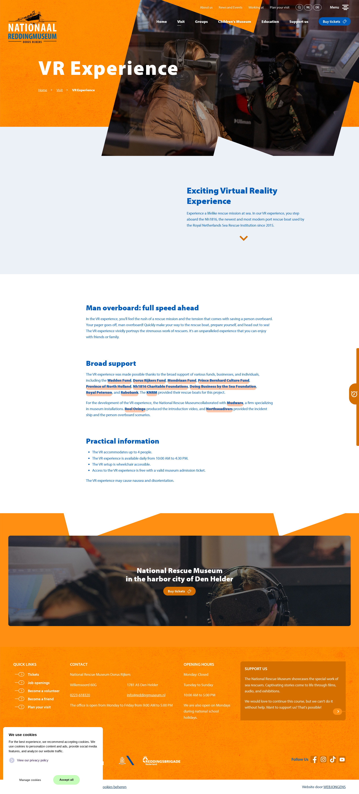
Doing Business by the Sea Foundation (223, 386)
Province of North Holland (108, 386)
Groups (201, 21)
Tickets (33, 674)
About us (206, 7)
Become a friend (41, 699)
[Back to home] (32, 21)
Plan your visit (279, 7)
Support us (298, 21)
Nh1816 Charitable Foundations (160, 386)
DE (317, 7)
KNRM (151, 392)
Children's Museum (234, 21)
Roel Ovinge (135, 408)
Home (161, 21)
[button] (339, 7)
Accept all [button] (66, 779)
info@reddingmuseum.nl (146, 695)
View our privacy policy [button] (32, 760)
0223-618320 (80, 695)
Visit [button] (181, 21)
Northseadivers (219, 408)
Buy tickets (331, 21)
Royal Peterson (99, 392)
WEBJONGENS (334, 786)
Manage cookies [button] (30, 780)
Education (270, 21)
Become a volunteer (43, 690)
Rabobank (129, 392)
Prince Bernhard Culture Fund (223, 380)
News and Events (230, 7)
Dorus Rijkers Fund (149, 380)
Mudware (235, 402)
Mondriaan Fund (181, 380)
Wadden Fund (119, 380)
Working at (256, 7)
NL (308, 7)
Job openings (39, 682)
